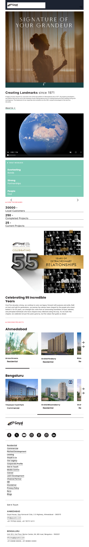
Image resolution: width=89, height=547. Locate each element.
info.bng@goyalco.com (16, 538)
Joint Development (15, 476)
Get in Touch (12, 466)
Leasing (10, 454)
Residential (12, 445)
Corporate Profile (15, 463)
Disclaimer (12, 485)
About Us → (10, 108)
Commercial (12, 448)
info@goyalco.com (14, 518)
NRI (8, 482)
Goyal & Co (12, 457)
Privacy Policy (13, 488)
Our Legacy (12, 460)
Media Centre (13, 470)
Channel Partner (14, 479)
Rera (9, 491)
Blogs (9, 494)
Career (10, 473)
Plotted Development (16, 451)
